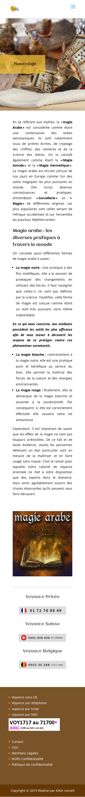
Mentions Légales (25, 753)
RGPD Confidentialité (27, 759)
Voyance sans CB (24, 697)
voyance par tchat (25, 709)
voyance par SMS (25, 714)
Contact (17, 742)
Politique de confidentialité (32, 764)
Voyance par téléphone (29, 703)
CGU (15, 747)
